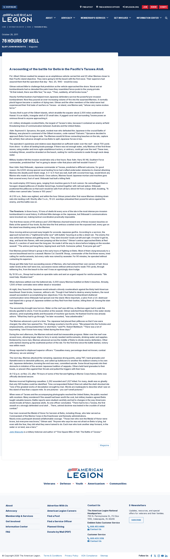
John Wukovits (16, 432)
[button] (51, 18)
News (29, 27)
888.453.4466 (97, 526)
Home (4, 27)
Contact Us (95, 529)
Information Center (16, 27)
